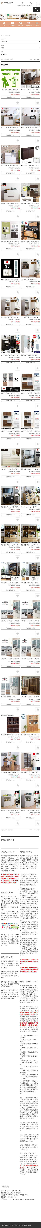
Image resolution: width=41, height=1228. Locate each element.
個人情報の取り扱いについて (9, 1225)
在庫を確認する (9, 97)
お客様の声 (29, 25)
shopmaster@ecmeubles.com (26, 1199)
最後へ (38, 59)
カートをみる (31, 5)
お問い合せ (20, 25)
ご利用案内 (12, 25)
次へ (35, 59)
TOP (4, 25)
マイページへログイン (22, 5)
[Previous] (3, 17)
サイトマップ (36, 25)
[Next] (37, 17)
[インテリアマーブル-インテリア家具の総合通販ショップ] (7, 4)
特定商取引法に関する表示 (24, 1225)
